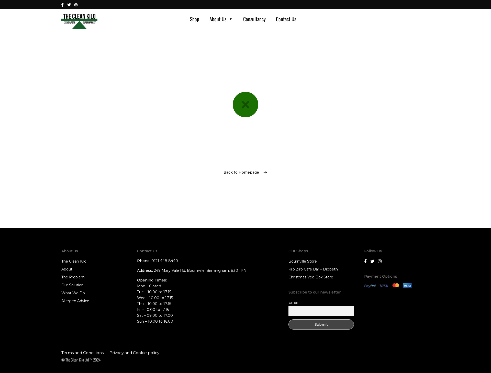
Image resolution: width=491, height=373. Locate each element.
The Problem (73, 277)
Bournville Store (302, 261)
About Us (217, 19)
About (66, 269)
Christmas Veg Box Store (310, 277)
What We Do (73, 293)
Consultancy (254, 19)
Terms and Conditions (82, 352)
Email (293, 302)
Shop (194, 19)
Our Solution (72, 285)
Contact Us (286, 19)
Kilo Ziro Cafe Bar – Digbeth (313, 269)
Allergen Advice (75, 301)
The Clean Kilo (73, 261)
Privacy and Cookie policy (134, 352)
